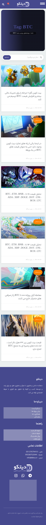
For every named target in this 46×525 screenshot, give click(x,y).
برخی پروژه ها (36, 411)
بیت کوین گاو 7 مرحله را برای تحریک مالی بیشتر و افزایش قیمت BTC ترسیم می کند (23, 96)
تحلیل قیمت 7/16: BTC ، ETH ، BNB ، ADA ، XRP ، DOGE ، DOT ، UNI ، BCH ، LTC (23, 197)
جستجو (7, 57)
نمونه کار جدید (35, 430)
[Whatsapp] (23, 475)
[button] (3, 4)
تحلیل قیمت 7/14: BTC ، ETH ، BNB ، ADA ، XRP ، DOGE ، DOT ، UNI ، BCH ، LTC (23, 248)
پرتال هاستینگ (35, 436)
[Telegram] (30, 475)
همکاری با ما (36, 414)
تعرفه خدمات (36, 433)
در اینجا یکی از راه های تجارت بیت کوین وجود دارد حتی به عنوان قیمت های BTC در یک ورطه (23, 147)
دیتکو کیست (36, 408)
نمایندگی (37, 417)
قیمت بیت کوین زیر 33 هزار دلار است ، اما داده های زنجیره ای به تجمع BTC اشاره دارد (23, 346)
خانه (32, 33)
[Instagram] (16, 475)
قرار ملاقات (36, 439)
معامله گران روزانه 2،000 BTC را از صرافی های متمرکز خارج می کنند (23, 297)
